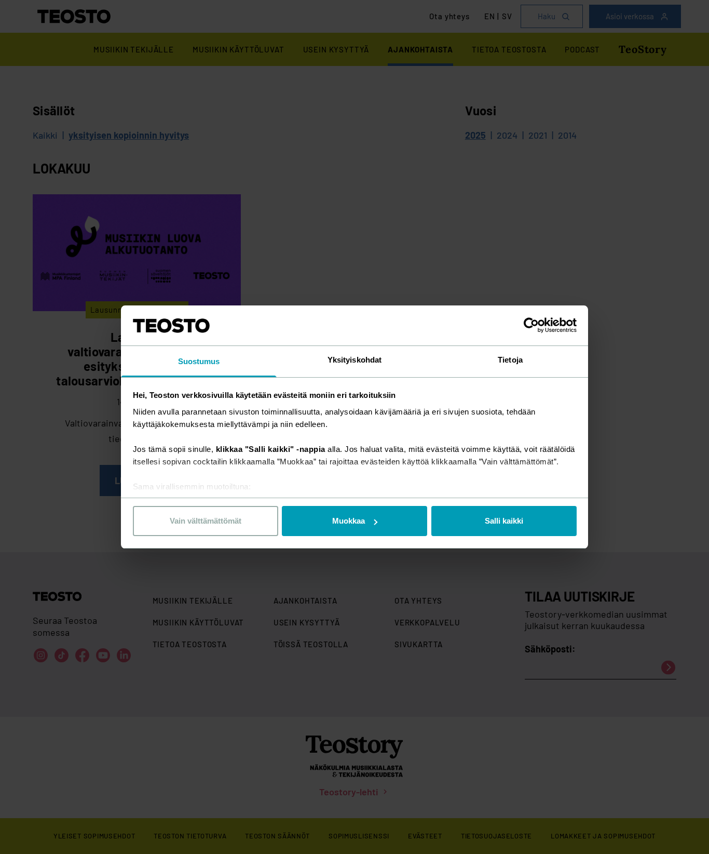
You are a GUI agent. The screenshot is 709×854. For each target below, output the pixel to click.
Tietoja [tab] (510, 359)
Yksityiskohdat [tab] (354, 359)
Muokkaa (348, 520)
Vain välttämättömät (205, 520)
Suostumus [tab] (199, 361)
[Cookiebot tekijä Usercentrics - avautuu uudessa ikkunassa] (531, 325)
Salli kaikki (504, 520)
